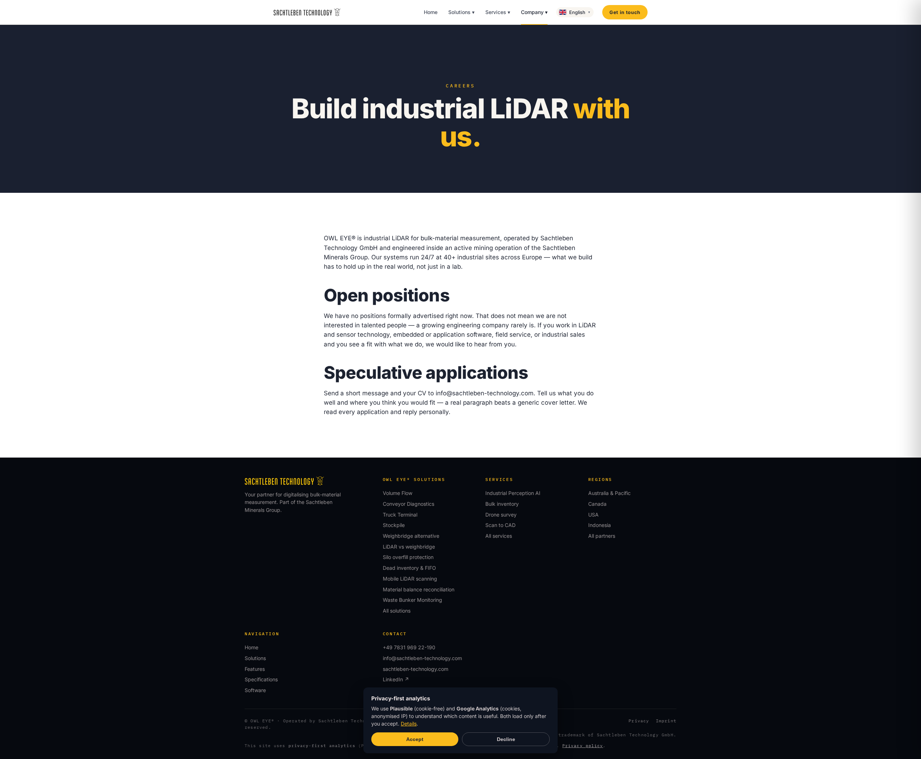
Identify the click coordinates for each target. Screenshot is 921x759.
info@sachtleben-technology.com (485, 393)
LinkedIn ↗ (396, 679)
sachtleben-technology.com (415, 669)
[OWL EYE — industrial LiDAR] (307, 12)
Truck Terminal (400, 515)
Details (409, 724)
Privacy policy (582, 745)
